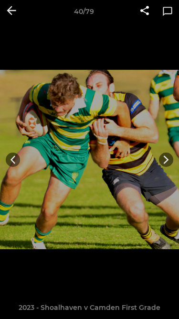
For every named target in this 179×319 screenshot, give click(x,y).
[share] (144, 11)
